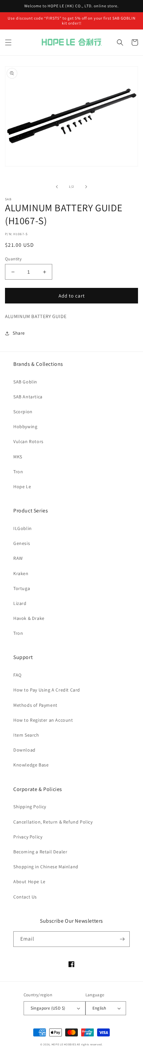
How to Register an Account (43, 720)
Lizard (20, 603)
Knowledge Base (31, 765)
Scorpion (23, 412)
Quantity (13, 259)
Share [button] (19, 333)
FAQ (17, 675)
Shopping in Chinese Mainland (45, 867)
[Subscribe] (122, 939)
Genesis (21, 543)
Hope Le (22, 487)
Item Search (26, 735)
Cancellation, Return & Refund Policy (53, 822)
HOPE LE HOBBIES (64, 1044)
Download (24, 750)
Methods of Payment (35, 705)
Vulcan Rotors (28, 441)
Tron (18, 472)
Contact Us (25, 897)
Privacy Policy (27, 837)
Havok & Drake (29, 618)
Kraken (21, 573)
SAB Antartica (28, 397)
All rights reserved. (90, 1044)
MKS (17, 457)
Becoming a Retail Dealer (40, 852)
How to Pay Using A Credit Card (46, 690)
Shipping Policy (29, 807)
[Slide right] (86, 186)
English (99, 1008)
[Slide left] (57, 186)
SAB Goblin (25, 382)
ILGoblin (22, 528)
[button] (8, 42)
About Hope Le (29, 882)
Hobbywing (25, 426)
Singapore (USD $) (48, 1008)
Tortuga (21, 588)
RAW (18, 558)
